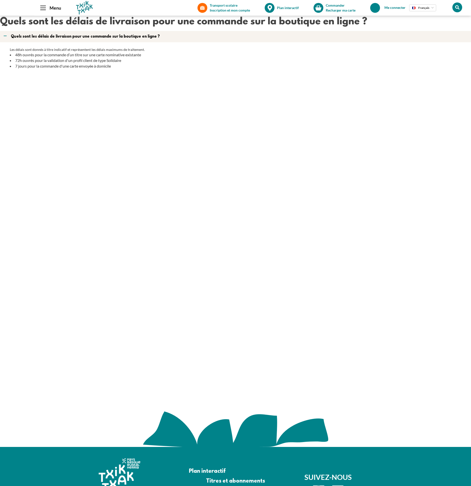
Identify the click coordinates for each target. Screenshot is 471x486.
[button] (236, 36)
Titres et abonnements (235, 481)
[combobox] (422, 7)
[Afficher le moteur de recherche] (457, 7)
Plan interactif (207, 471)
